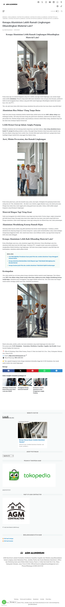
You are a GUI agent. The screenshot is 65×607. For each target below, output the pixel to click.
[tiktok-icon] (61, 6)
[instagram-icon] (46, 2)
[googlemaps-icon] (61, 2)
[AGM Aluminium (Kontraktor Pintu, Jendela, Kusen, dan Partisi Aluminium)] (11, 4)
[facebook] (9, 370)
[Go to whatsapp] (4, 602)
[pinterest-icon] (57, 6)
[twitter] (21, 370)
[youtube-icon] (50, 2)
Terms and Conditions (25, 599)
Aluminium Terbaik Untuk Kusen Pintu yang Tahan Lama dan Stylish (9, 389)
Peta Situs (48, 599)
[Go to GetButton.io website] (4, 605)
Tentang (16, 599)
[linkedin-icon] (53, 2)
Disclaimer (36, 599)
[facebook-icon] (38, 2)
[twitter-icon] (42, 2)
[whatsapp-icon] (57, 2)
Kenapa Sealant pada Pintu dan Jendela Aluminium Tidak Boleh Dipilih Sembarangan (32, 265)
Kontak (42, 599)
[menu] (5, 11)
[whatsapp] (45, 370)
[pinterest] (32, 370)
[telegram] (56, 370)
